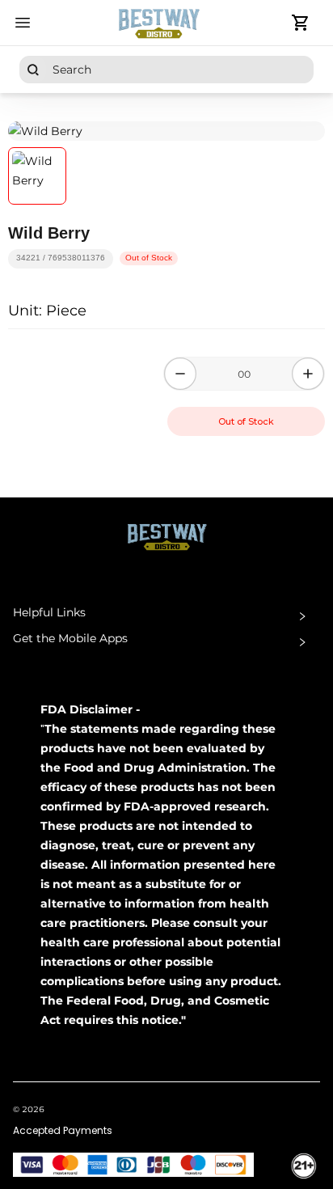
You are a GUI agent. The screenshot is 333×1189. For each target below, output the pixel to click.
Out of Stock (246, 421)
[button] (166, 616)
